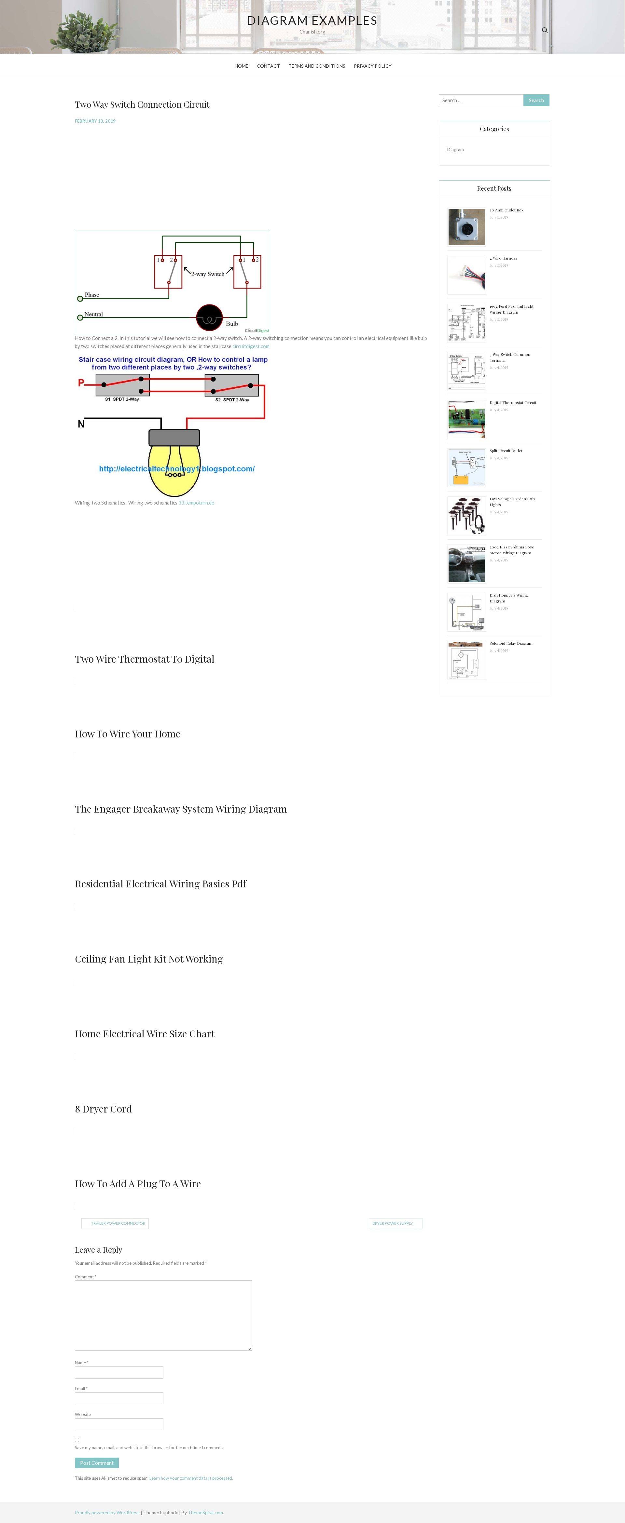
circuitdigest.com (251, 346)
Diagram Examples (312, 20)
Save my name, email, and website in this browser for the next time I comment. (149, 1447)
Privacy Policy (373, 66)
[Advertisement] (252, 176)
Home (241, 66)
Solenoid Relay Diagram (511, 643)
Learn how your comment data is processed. (191, 1478)
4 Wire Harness (503, 258)
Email (81, 1388)
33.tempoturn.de (196, 502)
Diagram (455, 149)
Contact (268, 66)
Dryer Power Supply (392, 1223)
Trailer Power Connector (118, 1223)
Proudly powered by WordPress (108, 1512)
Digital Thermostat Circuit (513, 402)
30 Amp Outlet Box (506, 209)
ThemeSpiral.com (205, 1512)
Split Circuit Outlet (506, 450)
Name (82, 1362)
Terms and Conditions (316, 66)
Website (83, 1414)
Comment (85, 1276)
